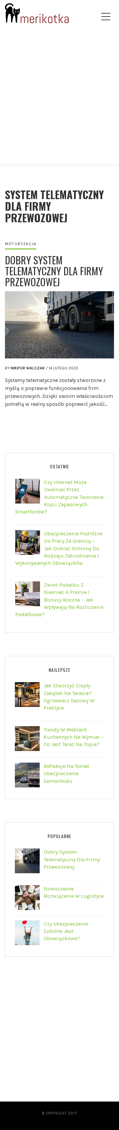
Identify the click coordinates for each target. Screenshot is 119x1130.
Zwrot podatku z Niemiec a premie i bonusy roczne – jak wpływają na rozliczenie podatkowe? (59, 600)
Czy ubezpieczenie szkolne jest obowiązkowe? (66, 931)
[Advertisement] (59, 101)
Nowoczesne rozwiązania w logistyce (74, 892)
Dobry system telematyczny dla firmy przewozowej (54, 270)
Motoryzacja (20, 244)
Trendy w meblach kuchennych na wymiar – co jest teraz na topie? (74, 737)
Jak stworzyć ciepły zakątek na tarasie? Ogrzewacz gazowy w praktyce (69, 696)
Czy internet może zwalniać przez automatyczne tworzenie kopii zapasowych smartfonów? (59, 497)
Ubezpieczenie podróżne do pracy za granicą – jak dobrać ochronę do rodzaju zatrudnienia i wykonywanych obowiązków (58, 548)
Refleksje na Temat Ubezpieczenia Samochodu (66, 773)
